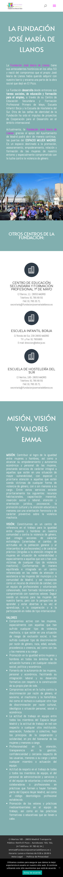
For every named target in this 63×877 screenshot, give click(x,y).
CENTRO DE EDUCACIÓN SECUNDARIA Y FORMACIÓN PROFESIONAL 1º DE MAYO (31, 286)
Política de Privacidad (37, 856)
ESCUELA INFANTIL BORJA (31, 331)
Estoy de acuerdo (32, 872)
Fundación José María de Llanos (29, 65)
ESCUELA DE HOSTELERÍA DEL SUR (31, 371)
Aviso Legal (17, 856)
